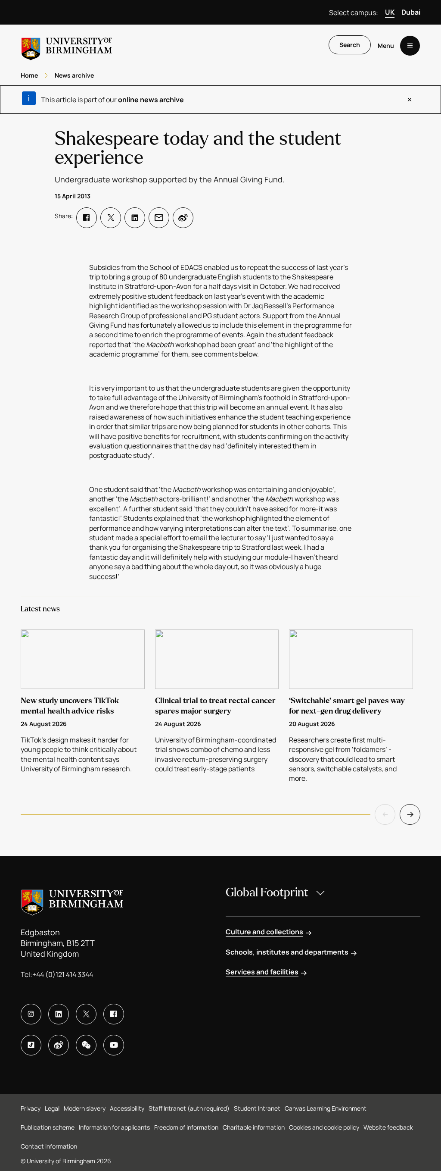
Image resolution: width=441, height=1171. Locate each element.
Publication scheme (48, 1127)
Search (349, 45)
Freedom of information (186, 1127)
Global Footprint (267, 892)
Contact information (49, 1146)
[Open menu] (410, 45)
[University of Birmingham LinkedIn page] (58, 1014)
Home (29, 75)
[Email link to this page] (159, 217)
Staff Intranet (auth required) (189, 1108)
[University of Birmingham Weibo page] (58, 1045)
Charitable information (254, 1127)
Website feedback (388, 1127)
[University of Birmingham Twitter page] (86, 1014)
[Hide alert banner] (409, 99)
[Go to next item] (410, 814)
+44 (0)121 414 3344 (62, 974)
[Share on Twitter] (110, 217)
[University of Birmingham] (67, 45)
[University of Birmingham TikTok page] (31, 1045)
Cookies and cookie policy (324, 1127)
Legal (52, 1108)
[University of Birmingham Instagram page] (31, 1014)
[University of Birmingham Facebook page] (113, 1014)
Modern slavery (85, 1108)
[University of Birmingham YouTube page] (113, 1045)
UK (389, 12)
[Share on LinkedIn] (134, 217)
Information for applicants (114, 1127)
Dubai (410, 12)
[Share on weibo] (183, 217)
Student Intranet (257, 1108)
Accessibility (127, 1108)
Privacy (30, 1108)
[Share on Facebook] (86, 217)
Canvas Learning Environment (325, 1108)
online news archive (151, 99)
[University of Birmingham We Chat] (86, 1045)
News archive (74, 75)
